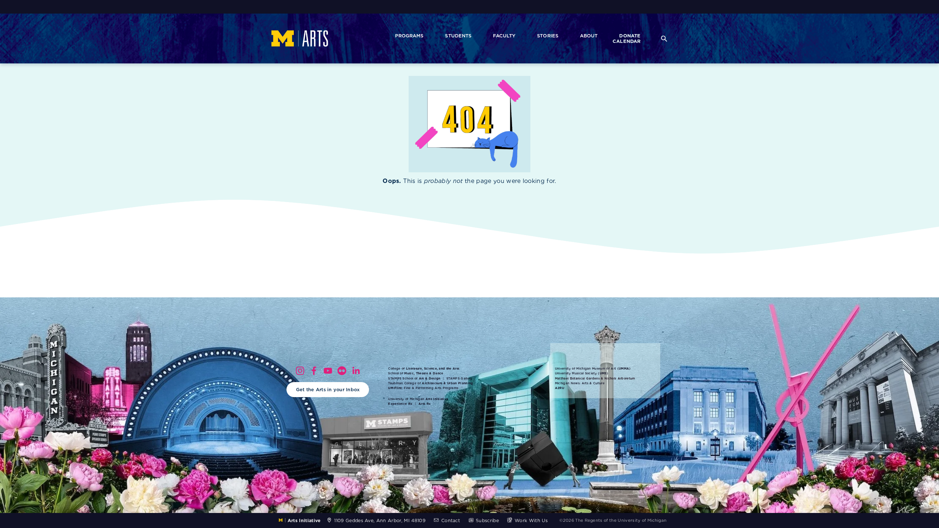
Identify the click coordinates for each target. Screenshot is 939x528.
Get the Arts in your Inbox (328, 389)
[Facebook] (314, 370)
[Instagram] (300, 370)
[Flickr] (341, 370)
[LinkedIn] (355, 370)
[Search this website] (664, 38)
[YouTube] (328, 370)
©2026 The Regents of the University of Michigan (612, 520)
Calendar (626, 41)
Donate (629, 35)
